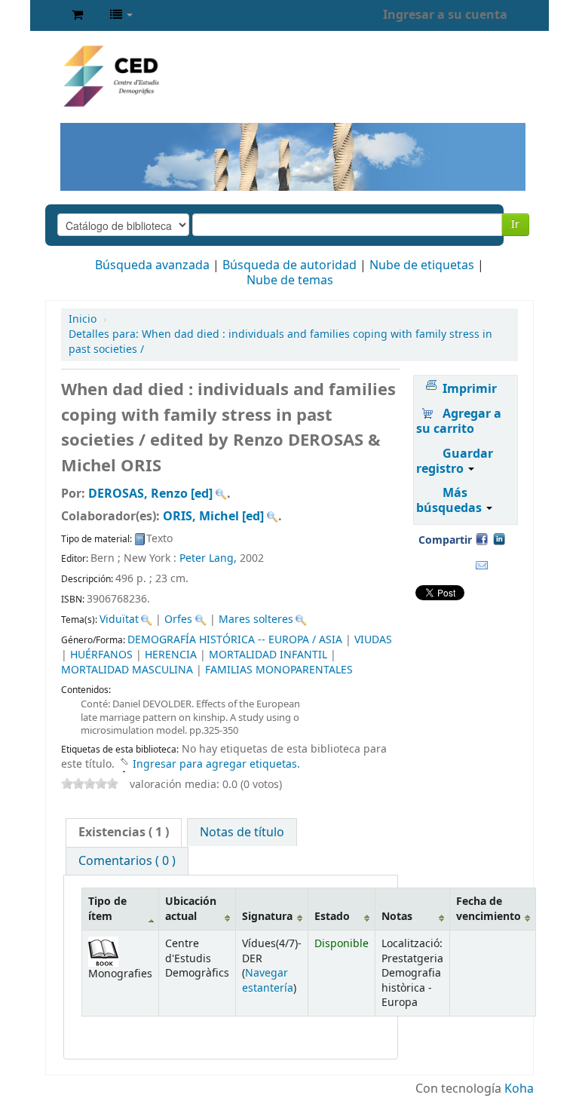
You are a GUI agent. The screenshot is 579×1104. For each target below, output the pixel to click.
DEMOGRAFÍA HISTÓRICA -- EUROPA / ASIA (234, 640)
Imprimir (470, 389)
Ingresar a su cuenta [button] (445, 15)
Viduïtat (119, 619)
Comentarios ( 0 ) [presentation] (127, 861)
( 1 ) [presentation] (123, 832)
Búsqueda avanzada (152, 265)
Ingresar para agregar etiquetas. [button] (216, 764)
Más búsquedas (450, 500)
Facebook (481, 538)
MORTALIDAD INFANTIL (268, 655)
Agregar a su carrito (458, 421)
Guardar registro (454, 461)
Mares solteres (256, 619)
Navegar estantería (267, 980)
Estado (332, 917)
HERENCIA (171, 655)
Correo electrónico (481, 565)
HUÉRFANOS (101, 655)
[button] (77, 15)
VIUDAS (373, 640)
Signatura (267, 917)
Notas (396, 917)
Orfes (178, 619)
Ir (515, 224)
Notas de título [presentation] (242, 832)
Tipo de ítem (107, 909)
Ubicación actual (190, 909)
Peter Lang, (209, 558)
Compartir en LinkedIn (499, 538)
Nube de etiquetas (421, 265)
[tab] (124, 832)
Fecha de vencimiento (488, 909)
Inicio (82, 319)
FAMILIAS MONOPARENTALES (279, 670)
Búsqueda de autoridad (289, 265)
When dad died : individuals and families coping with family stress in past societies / (280, 342)
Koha (519, 1089)
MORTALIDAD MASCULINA (127, 670)
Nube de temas (290, 280)
